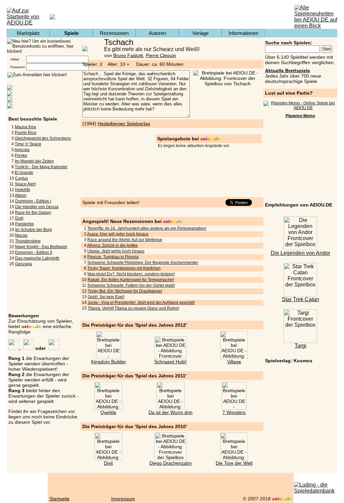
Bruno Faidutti (128, 55)
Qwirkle (108, 412)
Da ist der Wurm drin (170, 412)
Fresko (21, 155)
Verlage (200, 33)
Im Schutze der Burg (33, 229)
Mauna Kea (25, 127)
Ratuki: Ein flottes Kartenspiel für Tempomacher (131, 279)
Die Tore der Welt (234, 463)
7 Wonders (234, 412)
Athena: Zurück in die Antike (112, 245)
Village (234, 361)
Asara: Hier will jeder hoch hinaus (117, 234)
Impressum (123, 498)
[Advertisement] (300, 161)
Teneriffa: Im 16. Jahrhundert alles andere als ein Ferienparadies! (146, 228)
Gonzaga (23, 264)
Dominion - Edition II (33, 252)
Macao (21, 235)
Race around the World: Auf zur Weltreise (124, 239)
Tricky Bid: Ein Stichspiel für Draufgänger (125, 291)
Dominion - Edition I (33, 201)
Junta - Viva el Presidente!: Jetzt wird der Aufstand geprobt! (141, 302)
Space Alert (25, 184)
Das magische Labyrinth (37, 258)
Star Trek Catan (300, 299)
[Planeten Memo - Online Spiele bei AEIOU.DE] (300, 107)
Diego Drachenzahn (170, 463)
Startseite (59, 498)
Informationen (243, 33)
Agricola (22, 149)
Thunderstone (28, 241)
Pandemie (24, 224)
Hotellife (22, 189)
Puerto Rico (25, 132)
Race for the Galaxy (33, 212)
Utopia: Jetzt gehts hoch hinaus (115, 251)
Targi (300, 346)
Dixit (19, 218)
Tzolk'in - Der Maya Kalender (41, 167)
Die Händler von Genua (36, 206)
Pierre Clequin (161, 55)
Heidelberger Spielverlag (124, 123)
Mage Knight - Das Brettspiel (41, 246)
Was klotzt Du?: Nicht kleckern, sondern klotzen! (131, 274)
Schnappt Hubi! (170, 361)
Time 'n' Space (28, 144)
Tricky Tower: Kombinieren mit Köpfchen (124, 268)
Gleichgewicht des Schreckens (43, 138)
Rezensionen (114, 33)
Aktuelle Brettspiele (287, 70)
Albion (21, 195)
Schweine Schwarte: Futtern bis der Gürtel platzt (131, 285)
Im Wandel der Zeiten (34, 161)
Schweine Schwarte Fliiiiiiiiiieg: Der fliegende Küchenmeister (142, 262)
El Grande (24, 172)
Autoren (157, 33)
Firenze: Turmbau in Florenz (113, 257)
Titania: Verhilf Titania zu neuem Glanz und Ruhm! (133, 308)
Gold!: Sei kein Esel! (106, 296)
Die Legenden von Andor (300, 253)
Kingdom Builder (108, 361)
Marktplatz (28, 33)
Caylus (21, 178)
